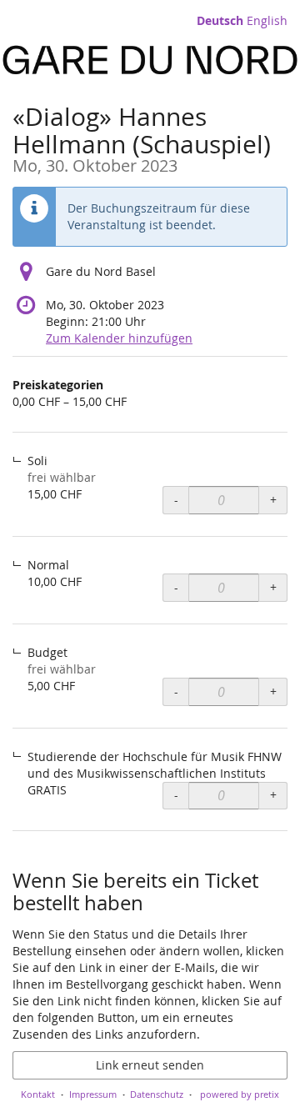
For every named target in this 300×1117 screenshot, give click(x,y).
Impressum (93, 1094)
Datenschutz (156, 1094)
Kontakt (38, 1094)
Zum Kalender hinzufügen (119, 338)
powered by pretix (239, 1094)
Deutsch (220, 20)
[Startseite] (150, 60)
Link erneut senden (150, 1065)
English (267, 20)
